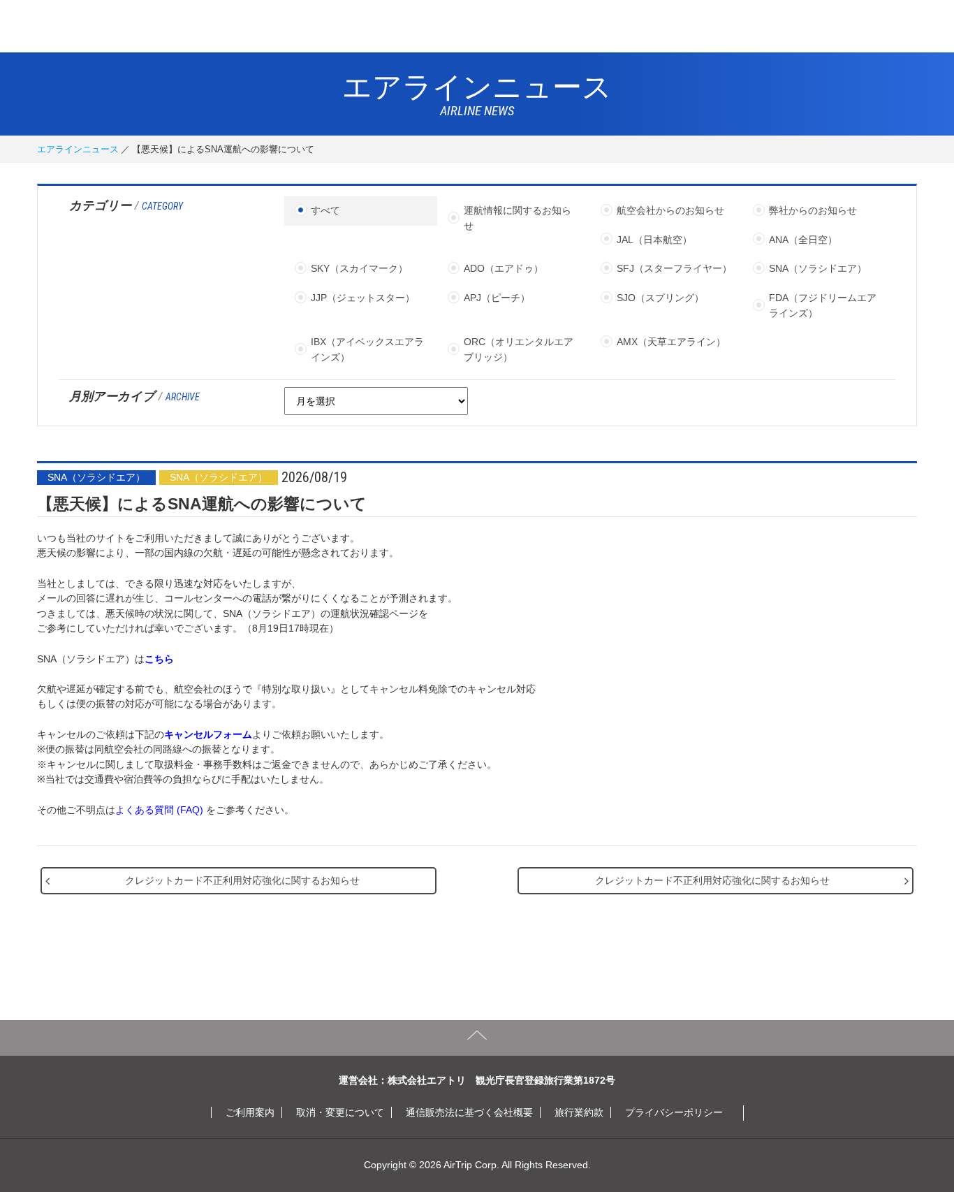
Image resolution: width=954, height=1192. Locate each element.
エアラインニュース (78, 149)
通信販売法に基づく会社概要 (469, 1112)
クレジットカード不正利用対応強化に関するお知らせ (242, 880)
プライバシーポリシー (674, 1112)
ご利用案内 (250, 1112)
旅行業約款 (579, 1112)
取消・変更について (340, 1112)
